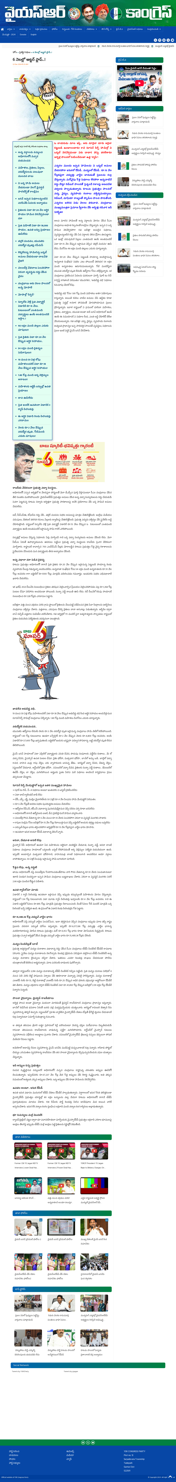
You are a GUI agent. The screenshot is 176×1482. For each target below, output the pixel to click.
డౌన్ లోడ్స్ (105, 29)
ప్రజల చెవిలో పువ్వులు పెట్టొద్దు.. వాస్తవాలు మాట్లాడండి (22, 46)
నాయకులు (13, 1455)
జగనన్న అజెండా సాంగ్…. (25, 1198)
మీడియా (70, 1455)
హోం (15, 53)
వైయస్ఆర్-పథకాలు (135, 29)
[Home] (88, 13)
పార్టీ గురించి (14, 1452)
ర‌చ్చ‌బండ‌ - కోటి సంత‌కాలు (72, 29)
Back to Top (170, 1476)
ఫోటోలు (55, 29)
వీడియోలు (90, 29)
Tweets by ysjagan (71, 1371)
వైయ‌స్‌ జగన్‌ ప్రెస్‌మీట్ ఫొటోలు (60, 1240)
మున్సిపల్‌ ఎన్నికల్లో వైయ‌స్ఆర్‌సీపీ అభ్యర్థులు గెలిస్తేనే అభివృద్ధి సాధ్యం (125, 46)
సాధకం (12, 1459)
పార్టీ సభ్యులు (14, 1463)
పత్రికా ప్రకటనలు (41, 29)
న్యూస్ (69, 1459)
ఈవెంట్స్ (70, 1452)
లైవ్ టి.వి (119, 29)
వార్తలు (9, 29)
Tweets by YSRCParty (20, 1371)
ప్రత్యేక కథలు (25, 53)
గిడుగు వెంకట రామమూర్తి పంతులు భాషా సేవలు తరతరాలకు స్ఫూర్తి (71, 46)
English (33, 35)
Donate (23, 35)
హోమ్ (2, 29)
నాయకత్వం (23, 29)
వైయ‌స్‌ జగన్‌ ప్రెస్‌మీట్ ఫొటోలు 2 (28, 1240)
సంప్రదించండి (152, 29)
